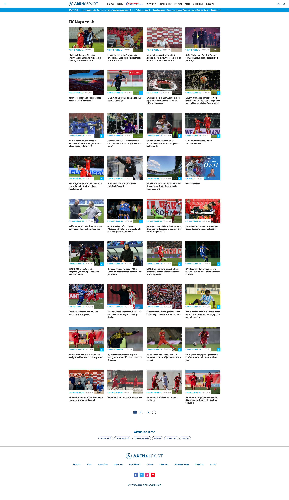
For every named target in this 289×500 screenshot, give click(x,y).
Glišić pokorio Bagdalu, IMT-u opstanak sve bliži (198, 142)
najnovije (76, 464)
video (89, 464)
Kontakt (213, 464)
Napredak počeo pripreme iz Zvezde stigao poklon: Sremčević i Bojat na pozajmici (201, 400)
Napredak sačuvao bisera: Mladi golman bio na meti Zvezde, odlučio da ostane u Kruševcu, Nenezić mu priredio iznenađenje (164, 58)
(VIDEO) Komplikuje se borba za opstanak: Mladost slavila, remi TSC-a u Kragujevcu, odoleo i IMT (85, 144)
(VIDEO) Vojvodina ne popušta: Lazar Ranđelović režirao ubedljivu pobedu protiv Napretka (163, 272)
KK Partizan (171, 438)
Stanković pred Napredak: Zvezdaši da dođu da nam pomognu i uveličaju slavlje (124, 315)
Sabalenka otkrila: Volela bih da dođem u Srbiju (218, 10)
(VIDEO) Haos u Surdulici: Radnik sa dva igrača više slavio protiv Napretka (85, 356)
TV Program (151, 4)
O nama (150, 464)
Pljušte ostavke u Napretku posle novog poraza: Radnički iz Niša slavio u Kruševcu (124, 357)
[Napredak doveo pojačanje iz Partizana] (124, 382)
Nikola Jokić (106, 438)
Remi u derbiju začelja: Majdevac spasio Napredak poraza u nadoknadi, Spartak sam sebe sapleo (202, 315)
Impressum (118, 464)
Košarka (157, 438)
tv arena (133, 485)
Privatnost (163, 464)
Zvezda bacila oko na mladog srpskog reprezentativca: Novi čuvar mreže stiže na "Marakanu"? (163, 101)
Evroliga (185, 438)
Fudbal (120, 4)
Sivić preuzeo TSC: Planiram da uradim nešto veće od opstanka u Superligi (86, 227)
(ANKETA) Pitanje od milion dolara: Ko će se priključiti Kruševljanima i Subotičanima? (85, 186)
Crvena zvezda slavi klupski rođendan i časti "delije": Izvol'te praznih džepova (164, 313)
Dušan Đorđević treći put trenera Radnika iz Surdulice (122, 185)
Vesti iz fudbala (76, 50)
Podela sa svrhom (193, 183)
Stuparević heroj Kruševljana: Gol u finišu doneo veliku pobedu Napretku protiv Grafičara (124, 58)
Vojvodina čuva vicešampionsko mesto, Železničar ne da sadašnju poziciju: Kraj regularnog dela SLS (164, 229)
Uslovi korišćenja (182, 464)
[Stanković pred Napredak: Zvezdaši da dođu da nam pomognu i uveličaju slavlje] (124, 296)
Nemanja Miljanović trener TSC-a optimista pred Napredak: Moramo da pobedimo (124, 272)
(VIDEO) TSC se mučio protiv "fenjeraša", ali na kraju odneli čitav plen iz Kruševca (84, 272)
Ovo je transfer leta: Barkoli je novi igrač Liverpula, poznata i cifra (95, 10)
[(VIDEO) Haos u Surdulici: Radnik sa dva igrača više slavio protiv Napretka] (86, 339)
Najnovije (110, 4)
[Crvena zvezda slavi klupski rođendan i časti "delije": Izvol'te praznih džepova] (164, 296)
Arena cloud (198, 4)
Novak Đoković (123, 438)
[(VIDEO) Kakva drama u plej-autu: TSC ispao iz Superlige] (124, 82)
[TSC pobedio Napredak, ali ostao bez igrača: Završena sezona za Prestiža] (202, 211)
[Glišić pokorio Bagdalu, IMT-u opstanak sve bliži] (202, 125)
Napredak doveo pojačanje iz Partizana (124, 397)
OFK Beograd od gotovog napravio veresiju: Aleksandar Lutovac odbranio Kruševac (202, 272)
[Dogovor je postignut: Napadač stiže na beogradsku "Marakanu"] (86, 82)
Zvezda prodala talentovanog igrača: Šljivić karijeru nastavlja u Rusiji (168, 10)
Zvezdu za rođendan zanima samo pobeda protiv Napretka (83, 313)
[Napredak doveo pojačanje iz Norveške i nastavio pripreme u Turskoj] (86, 382)
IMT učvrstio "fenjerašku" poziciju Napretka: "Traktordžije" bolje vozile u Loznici (164, 357)
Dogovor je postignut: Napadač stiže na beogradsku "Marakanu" (85, 99)
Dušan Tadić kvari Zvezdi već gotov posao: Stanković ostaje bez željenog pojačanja (201, 58)
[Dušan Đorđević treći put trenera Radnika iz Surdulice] (124, 168)
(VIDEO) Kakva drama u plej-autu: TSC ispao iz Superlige (124, 99)
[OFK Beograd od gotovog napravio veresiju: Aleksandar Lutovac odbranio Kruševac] (202, 253)
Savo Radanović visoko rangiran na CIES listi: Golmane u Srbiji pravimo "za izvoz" (124, 144)
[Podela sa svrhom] (202, 168)
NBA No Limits (165, 4)
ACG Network (134, 464)
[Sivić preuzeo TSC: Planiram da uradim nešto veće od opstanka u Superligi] (86, 211)
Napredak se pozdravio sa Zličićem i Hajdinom (162, 399)
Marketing (199, 464)
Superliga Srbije (115, 93)
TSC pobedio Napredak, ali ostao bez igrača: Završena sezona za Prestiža (201, 227)
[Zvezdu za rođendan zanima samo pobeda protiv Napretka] (86, 296)
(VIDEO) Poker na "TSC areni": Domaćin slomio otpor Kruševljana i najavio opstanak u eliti (164, 186)
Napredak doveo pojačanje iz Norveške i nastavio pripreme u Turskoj (86, 399)
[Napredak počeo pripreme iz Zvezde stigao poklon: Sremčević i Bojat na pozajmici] (202, 382)
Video (187, 4)
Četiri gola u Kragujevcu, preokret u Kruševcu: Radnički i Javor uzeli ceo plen (201, 357)
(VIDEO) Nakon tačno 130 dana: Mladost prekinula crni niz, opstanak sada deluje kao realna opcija (123, 229)
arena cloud (103, 464)
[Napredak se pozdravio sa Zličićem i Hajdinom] (164, 382)
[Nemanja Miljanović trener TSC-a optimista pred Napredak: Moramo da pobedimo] (124, 253)
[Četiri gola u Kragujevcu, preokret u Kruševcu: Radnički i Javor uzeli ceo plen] (202, 339)
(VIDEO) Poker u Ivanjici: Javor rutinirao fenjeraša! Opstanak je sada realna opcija (163, 144)
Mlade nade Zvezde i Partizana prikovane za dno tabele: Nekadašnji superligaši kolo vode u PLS (85, 58)
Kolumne (189, 178)
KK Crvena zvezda (142, 438)
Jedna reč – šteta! (131, 10)
